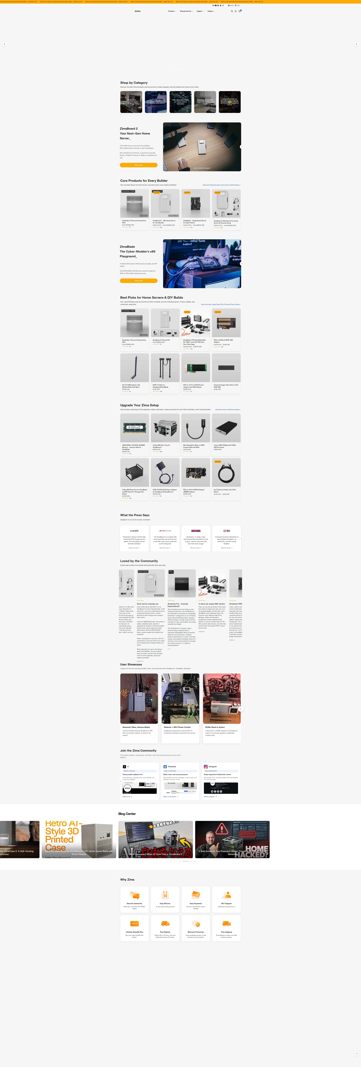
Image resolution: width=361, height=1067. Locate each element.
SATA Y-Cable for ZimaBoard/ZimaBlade (160, 386)
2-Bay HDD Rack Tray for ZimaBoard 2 (161, 446)
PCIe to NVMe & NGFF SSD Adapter (223, 341)
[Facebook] (218, 5)
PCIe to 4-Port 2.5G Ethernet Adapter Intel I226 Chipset (193, 386)
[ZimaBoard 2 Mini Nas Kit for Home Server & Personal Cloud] (226, 203)
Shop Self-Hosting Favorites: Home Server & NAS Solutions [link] (221, 185)
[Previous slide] (4, 44)
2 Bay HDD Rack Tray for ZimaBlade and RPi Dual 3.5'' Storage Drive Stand (134, 492)
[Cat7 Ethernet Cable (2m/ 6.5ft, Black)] (226, 472)
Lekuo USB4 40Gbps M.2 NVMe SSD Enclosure (225, 446)
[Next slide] (356, 44)
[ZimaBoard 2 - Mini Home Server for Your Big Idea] (165, 203)
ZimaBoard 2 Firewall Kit (161, 340)
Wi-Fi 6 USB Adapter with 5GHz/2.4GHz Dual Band (131, 386)
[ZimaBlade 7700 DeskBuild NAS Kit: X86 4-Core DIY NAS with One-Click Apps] (195, 322)
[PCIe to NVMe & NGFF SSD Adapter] (226, 322)
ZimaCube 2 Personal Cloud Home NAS (134, 222)
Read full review (133, 548)
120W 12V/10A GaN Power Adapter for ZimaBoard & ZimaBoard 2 (165, 491)
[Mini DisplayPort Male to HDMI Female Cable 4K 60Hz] (195, 428)
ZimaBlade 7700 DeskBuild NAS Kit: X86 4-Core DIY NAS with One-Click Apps (194, 342)
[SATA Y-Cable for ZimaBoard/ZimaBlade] (165, 367)
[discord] (213, 5)
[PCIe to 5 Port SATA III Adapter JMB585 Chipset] (195, 472)
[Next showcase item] (240, 709)
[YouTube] (215, 5)
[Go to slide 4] (180, 69)
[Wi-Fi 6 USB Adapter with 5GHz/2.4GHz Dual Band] (134, 367)
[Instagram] (223, 5)
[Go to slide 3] (178, 69)
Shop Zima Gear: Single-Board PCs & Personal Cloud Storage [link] (220, 304)
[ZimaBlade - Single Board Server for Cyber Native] (195, 203)
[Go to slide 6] (184, 69)
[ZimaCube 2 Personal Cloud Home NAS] (134, 203)
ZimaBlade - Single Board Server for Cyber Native (194, 222)
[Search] (232, 11)
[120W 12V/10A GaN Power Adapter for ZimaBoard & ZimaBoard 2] (165, 472)
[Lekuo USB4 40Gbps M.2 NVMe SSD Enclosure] (226, 428)
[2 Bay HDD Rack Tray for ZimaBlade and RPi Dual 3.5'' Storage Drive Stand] (134, 472)
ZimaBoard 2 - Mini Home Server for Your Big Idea (164, 222)
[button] (234, 5)
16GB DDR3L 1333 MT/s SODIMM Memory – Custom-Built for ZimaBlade (133, 447)
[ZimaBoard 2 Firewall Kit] (165, 322)
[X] (220, 5)
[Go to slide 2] (176, 69)
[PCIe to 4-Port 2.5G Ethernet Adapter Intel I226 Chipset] (195, 367)
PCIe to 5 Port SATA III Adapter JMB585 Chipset (194, 491)
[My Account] (235, 11)
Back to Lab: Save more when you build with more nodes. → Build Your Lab (52, 1)
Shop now (139, 165)
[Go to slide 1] (175, 69)
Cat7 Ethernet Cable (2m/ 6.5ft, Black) (225, 491)
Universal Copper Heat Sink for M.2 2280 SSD (226, 386)
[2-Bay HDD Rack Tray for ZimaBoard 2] (165, 428)
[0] (239, 11)
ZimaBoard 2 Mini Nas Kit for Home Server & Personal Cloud (226, 222)
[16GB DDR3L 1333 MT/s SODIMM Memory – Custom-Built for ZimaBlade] (134, 428)
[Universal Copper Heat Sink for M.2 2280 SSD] (226, 367)
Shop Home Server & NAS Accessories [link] (227, 409)
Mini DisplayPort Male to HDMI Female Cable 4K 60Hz (193, 446)
